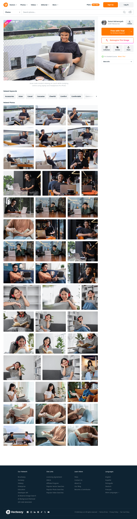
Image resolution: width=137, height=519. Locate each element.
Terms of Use (103, 512)
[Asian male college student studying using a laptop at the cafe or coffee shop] (18, 207)
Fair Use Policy (124, 512)
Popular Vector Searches (55, 486)
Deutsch (108, 486)
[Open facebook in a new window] (28, 512)
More (54, 5)
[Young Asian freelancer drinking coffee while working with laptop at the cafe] (89, 183)
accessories (9, 96)
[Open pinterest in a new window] (38, 512)
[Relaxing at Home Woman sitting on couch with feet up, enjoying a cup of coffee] (83, 392)
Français (108, 489)
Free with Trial (117, 31)
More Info (106, 62)
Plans (89, 5)
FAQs (76, 477)
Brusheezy (21, 477)
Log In (126, 5)
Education (21, 489)
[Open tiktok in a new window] (41, 512)
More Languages (111, 492)
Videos (33, 5)
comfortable (76, 96)
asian (21, 96)
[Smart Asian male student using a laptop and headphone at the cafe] (61, 183)
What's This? (121, 56)
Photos (23, 5)
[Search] (124, 12)
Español (108, 480)
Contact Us (78, 480)
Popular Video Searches (55, 493)
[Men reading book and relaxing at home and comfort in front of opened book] (18, 229)
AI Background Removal (26, 499)
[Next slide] (94, 96)
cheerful (52, 96)
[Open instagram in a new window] (31, 512)
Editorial (44, 5)
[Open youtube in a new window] (48, 512)
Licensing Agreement (54, 477)
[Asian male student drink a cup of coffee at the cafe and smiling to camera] (83, 159)
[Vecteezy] (5, 5)
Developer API (23, 493)
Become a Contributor (82, 489)
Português (109, 483)
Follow (130, 24)
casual (30, 96)
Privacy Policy (113, 512)
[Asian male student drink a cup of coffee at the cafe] (51, 229)
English (108, 477)
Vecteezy (21, 480)
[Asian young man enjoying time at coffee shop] (83, 229)
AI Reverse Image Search (27, 496)
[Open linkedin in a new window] (35, 512)
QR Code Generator (25, 502)
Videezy (20, 483)
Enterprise (21, 486)
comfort (63, 96)
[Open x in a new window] (45, 512)
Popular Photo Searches (55, 489)
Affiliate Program (52, 483)
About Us (78, 483)
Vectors (12, 5)
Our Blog (78, 486)
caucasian (41, 96)
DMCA (48, 480)
